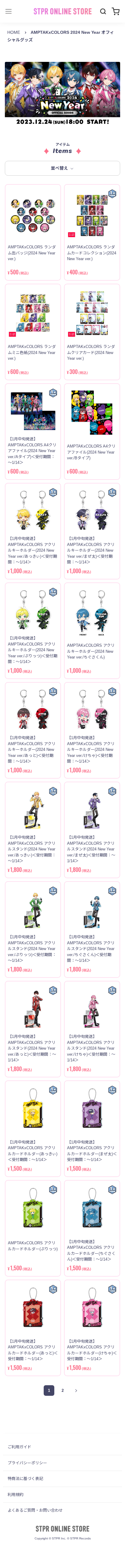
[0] (116, 11)
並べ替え (60, 168)
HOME (13, 32)
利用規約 (15, 1494)
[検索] (103, 11)
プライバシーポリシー (27, 1463)
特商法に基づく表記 (25, 1478)
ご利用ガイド (19, 1447)
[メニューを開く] (8, 11)
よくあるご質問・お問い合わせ (35, 1510)
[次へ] (76, 1390)
